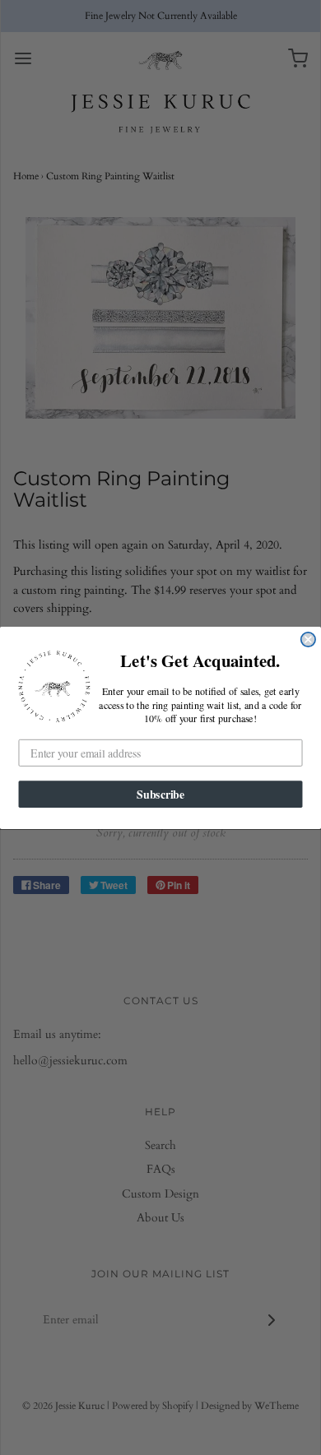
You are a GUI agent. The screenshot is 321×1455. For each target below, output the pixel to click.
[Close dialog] (308, 639)
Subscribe (160, 793)
